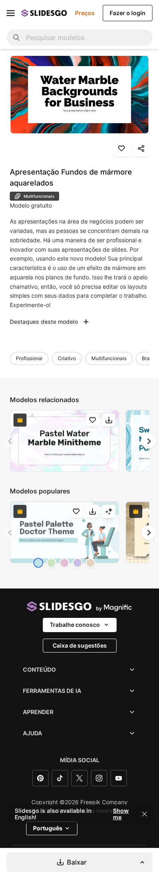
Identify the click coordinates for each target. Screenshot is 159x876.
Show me (121, 814)
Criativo (67, 358)
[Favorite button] (121, 148)
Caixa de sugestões (80, 645)
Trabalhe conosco (75, 624)
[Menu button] (11, 13)
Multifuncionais (108, 358)
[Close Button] (144, 814)
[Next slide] (148, 441)
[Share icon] (141, 148)
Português (47, 828)
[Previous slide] (10, 441)
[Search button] (16, 37)
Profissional (29, 358)
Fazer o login (128, 12)
